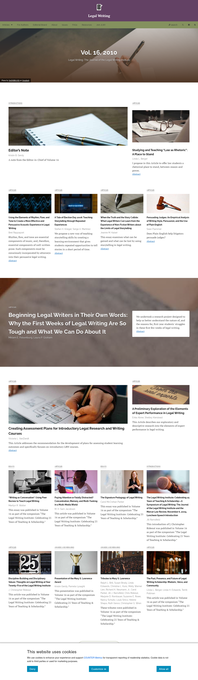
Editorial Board (40, 25)
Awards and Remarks (64, 547)
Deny (34, 669)
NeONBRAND (14, 80)
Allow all (165, 669)
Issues (65, 25)
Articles (5, 25)
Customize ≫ (100, 669)
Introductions (15, 103)
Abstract (136, 174)
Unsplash (25, 80)
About (54, 25)
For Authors (22, 25)
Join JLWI (100, 25)
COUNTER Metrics (93, 657)
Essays (11, 466)
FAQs (74, 25)
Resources (87, 25)
